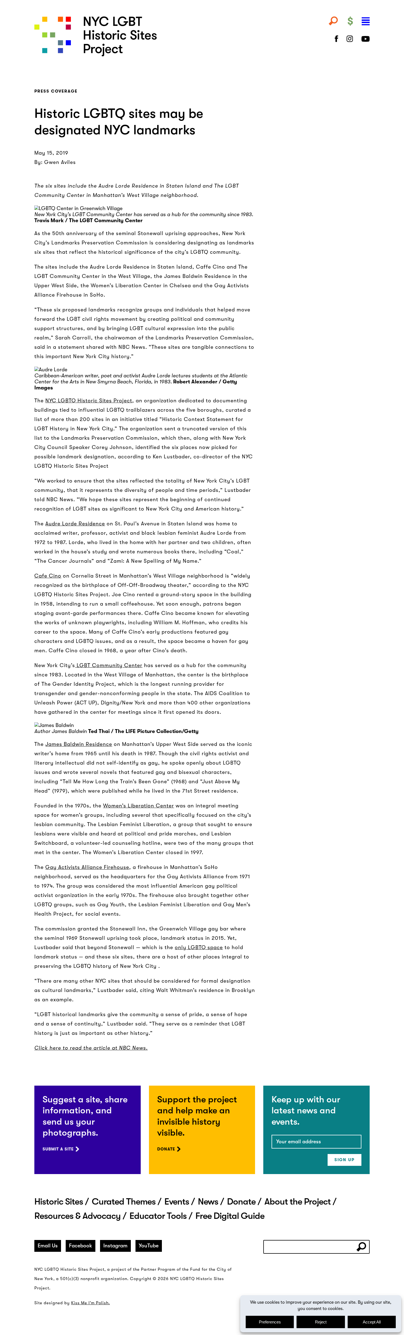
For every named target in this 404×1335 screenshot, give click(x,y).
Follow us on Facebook (336, 38)
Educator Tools (158, 1216)
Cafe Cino (47, 576)
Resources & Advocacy (77, 1216)
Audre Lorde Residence (75, 524)
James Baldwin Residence (78, 744)
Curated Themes (124, 1201)
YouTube (149, 1246)
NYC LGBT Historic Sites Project (144, 36)
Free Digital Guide (229, 1216)
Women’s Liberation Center (138, 806)
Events (176, 1201)
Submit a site (58, 1149)
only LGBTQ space (199, 947)
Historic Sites (58, 1201)
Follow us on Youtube (365, 38)
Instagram (115, 1246)
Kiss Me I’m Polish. (90, 1302)
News (208, 1201)
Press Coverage (56, 91)
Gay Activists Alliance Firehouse (87, 867)
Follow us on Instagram (350, 38)
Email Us (48, 1246)
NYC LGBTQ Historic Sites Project (88, 401)
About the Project (297, 1201)
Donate (166, 1149)
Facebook (80, 1246)
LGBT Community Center (108, 665)
